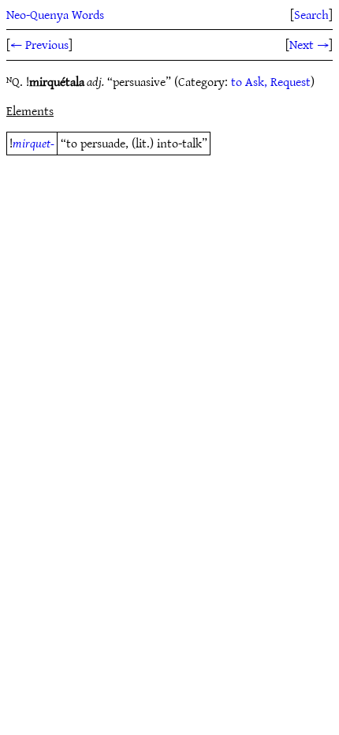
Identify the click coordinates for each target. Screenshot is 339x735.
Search (311, 14)
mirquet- (33, 143)
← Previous (39, 44)
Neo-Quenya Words (55, 14)
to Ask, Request (271, 81)
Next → (309, 44)
